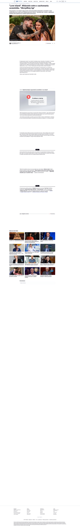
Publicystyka (36, 1)
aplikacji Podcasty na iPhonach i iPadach (40, 191)
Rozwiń (37, 149)
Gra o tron (28, 512)
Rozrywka (25, 1)
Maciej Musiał (54, 514)
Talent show (30, 1)
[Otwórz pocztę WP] (57, 1)
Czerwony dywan (41, 1)
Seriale (47, 1)
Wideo (51, 1)
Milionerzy (41, 510)
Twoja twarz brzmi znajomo (17, 513)
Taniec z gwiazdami (16, 514)
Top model (41, 511)
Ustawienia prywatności (52, 519)
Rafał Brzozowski (55, 510)
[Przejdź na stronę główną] (17, 1)
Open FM (28, 191)
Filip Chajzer (54, 513)
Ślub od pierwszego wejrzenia (17, 512)
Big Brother (41, 512)
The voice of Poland (42, 514)
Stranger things (28, 514)
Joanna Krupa (55, 512)
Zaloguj (63, 1)
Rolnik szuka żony (16, 510)
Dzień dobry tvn (15, 511)
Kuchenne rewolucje (42, 513)
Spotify (51, 190)
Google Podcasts (23, 191)
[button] (59, 1)
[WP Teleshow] (20, 1)
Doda (54, 511)
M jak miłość (28, 511)
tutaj (29, 525)
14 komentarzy (48, 43)
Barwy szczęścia (29, 510)
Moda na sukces (29, 513)
